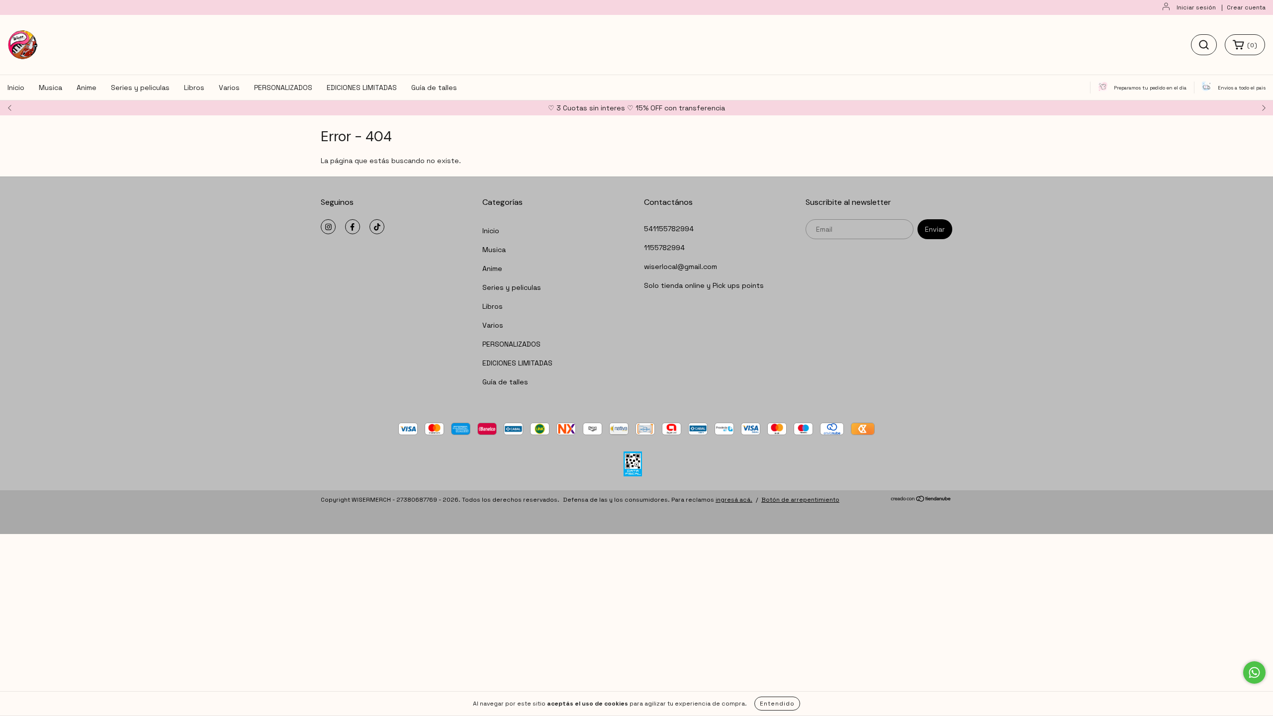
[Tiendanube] (921, 500)
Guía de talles (434, 87)
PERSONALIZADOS (283, 87)
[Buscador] (1204, 44)
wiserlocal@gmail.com (680, 266)
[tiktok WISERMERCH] (376, 226)
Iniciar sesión (1196, 7)
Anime (86, 87)
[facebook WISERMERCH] (352, 226)
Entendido (777, 704)
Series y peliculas (140, 87)
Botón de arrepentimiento (800, 500)
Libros (194, 87)
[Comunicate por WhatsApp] (1254, 672)
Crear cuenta (1246, 7)
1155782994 (664, 247)
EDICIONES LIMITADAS (362, 87)
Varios (229, 87)
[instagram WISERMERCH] (328, 226)
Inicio (15, 87)
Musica (50, 87)
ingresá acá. (734, 500)
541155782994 (669, 228)
